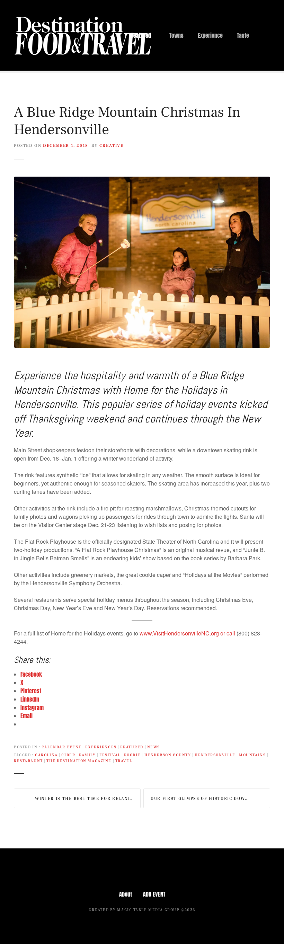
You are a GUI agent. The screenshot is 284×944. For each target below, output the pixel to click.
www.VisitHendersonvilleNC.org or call (188, 633)
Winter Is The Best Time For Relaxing (85, 798)
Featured (141, 35)
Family (87, 754)
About (125, 894)
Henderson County (167, 754)
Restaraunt (28, 760)
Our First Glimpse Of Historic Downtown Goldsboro (210, 798)
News (153, 747)
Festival (110, 754)
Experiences (101, 747)
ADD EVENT (154, 894)
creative (111, 145)
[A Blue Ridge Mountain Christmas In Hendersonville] (142, 180)
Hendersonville (215, 754)
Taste (243, 35)
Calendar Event (61, 747)
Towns (176, 35)
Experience (210, 35)
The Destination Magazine (79, 760)
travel (123, 760)
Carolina (46, 754)
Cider (68, 754)
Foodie (132, 754)
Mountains (252, 754)
